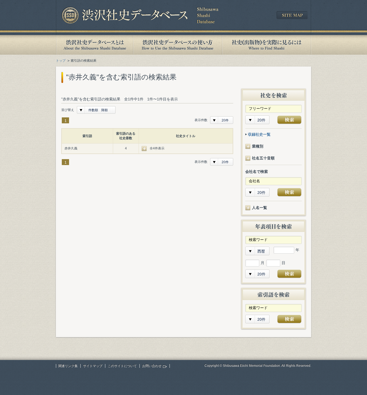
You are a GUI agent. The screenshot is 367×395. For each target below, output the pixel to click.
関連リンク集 (68, 366)
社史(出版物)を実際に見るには (266, 45)
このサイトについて (122, 366)
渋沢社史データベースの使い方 (177, 45)
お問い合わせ (151, 366)
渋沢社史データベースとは (94, 45)
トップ (61, 60)
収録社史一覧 (259, 134)
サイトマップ (92, 366)
